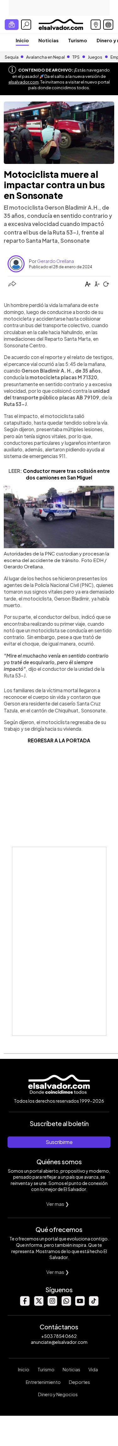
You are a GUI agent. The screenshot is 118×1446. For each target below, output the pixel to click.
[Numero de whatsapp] (66, 1304)
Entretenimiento (43, 1382)
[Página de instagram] (52, 1304)
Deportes (79, 1382)
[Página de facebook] (25, 1304)
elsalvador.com (23, 81)
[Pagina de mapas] (96, 25)
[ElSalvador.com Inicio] (61, 24)
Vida (93, 1369)
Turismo (77, 40)
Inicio (22, 40)
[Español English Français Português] (108, 25)
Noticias (48, 40)
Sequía (12, 57)
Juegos (95, 57)
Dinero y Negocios (58, 1394)
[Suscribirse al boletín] (12, 24)
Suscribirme (59, 1142)
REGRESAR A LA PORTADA (59, 740)
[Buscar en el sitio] (26, 25)
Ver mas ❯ (57, 1204)
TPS (76, 57)
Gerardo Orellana (55, 261)
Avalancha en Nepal (45, 57)
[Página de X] (38, 1304)
